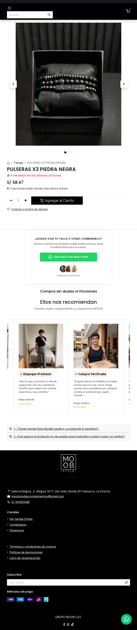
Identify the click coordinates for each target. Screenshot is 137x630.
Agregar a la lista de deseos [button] (29, 209)
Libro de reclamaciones (24, 558)
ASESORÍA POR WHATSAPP (71, 256)
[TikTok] (72, 624)
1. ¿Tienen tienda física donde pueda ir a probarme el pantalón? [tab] (57, 429)
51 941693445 (20, 502)
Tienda (18, 163)
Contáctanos (17, 525)
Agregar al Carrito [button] (59, 200)
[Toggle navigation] (9, 7)
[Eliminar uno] (11, 200)
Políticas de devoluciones (26, 552)
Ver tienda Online (21, 519)
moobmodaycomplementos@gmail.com (37, 496)
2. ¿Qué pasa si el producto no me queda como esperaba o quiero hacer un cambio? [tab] (69, 436)
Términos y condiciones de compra (32, 547)
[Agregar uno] (25, 200)
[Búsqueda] (49, 14)
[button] (13, 84)
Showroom (16, 530)
